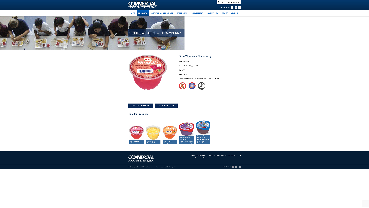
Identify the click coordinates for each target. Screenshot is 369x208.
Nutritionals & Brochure (162, 13)
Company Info (212, 13)
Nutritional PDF (166, 105)
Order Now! (182, 13)
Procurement (197, 13)
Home (132, 13)
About (225, 13)
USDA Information (140, 105)
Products (142, 13)
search (234, 13)
